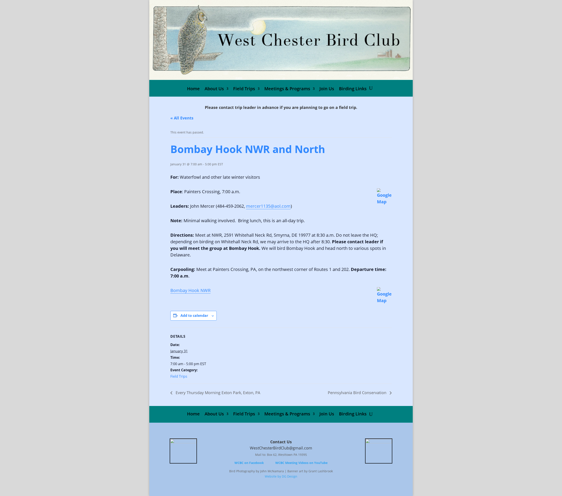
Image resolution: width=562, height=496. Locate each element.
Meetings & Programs (287, 89)
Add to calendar (194, 315)
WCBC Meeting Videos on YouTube (301, 463)
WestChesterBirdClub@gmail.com (281, 448)
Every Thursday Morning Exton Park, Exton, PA (217, 392)
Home (193, 89)
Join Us (326, 89)
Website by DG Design (281, 476)
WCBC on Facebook (249, 463)
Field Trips (244, 89)
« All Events (181, 118)
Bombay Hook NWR (190, 290)
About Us (214, 89)
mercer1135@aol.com (268, 206)
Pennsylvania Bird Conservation (357, 392)
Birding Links (353, 89)
